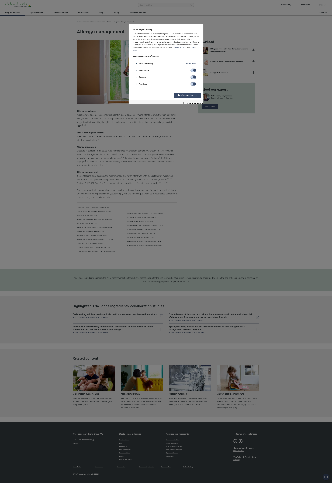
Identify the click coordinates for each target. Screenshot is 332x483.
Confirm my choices (187, 95)
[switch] (193, 70)
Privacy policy (180, 47)
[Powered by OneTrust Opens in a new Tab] (192, 102)
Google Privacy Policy (160, 47)
